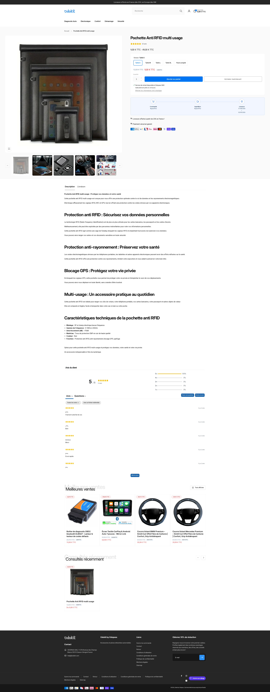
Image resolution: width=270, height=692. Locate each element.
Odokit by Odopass (179, 687)
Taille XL (168, 63)
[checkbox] (91, 403)
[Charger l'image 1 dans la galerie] (21, 165)
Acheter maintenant (232, 79)
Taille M (148, 63)
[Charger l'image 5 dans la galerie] (106, 165)
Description (70, 186)
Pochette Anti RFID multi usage (80, 601)
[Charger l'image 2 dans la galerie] (42, 165)
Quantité (135, 74)
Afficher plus (135, 475)
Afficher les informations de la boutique (148, 90)
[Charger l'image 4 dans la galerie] (85, 165)
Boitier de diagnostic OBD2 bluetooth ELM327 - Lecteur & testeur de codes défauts (80, 534)
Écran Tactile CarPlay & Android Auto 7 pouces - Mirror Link (116, 532)
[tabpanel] (135, 440)
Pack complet (181, 63)
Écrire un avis (200, 395)
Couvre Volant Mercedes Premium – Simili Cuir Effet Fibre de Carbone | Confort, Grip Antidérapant (188, 534)
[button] (200, 11)
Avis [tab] (69, 396)
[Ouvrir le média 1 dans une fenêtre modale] (63, 94)
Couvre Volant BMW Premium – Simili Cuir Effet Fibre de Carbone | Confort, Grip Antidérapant (152, 534)
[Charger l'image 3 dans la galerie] (64, 165)
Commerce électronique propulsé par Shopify (195, 687)
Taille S (137, 63)
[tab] (80, 396)
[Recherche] (181, 11)
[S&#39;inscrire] (202, 657)
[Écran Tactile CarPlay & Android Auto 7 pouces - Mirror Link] (117, 523)
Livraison (81, 186)
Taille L (158, 63)
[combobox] (158, 11)
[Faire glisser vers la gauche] (7, 165)
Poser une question (187, 395)
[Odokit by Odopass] (69, 639)
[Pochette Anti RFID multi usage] (82, 593)
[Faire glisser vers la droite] (120, 165)
